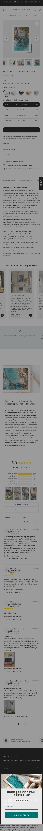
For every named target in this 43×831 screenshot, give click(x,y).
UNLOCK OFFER (21, 815)
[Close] (39, 776)
